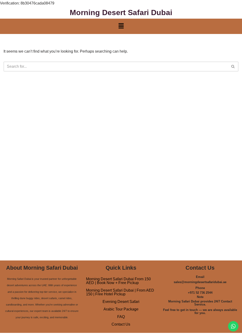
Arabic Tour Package (121, 309)
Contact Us (121, 324)
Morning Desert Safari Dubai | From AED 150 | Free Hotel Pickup (120, 292)
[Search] (233, 66)
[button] (121, 26)
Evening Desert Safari (121, 302)
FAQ (121, 317)
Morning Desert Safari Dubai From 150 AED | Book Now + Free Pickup (118, 281)
